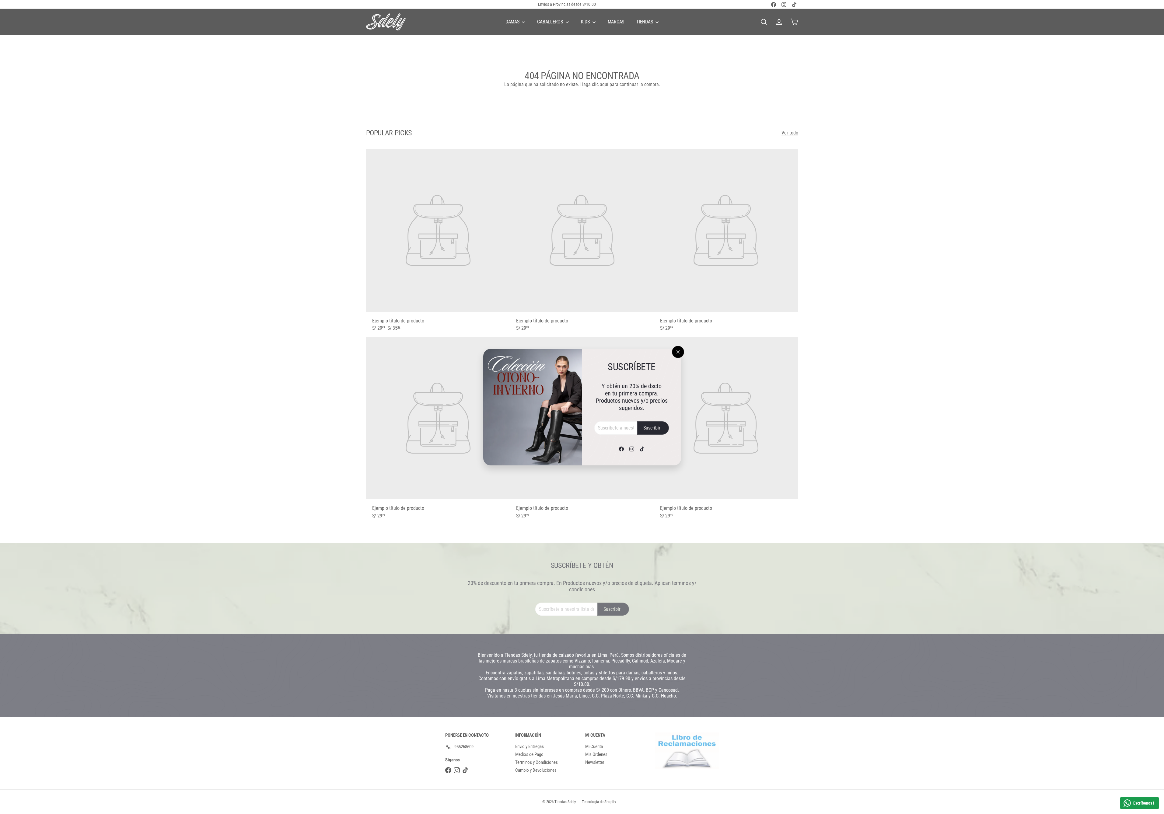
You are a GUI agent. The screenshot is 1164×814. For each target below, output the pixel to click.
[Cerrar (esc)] (678, 352)
